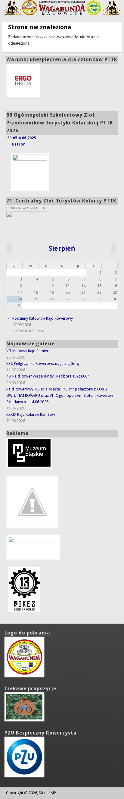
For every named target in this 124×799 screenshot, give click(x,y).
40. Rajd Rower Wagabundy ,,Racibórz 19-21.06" (47, 376)
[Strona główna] (62, 14)
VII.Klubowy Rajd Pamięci (28, 351)
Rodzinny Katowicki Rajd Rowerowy (42, 318)
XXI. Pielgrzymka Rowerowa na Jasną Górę (42, 363)
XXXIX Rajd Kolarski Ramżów (30, 414)
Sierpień (62, 248)
